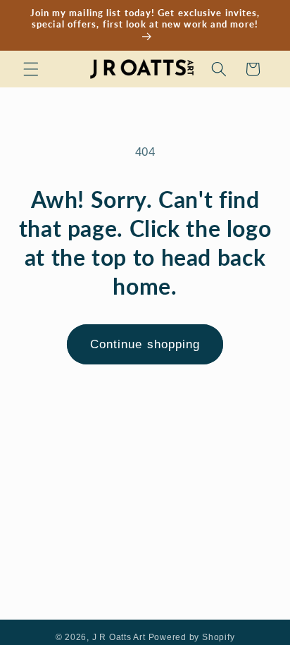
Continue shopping (145, 344)
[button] (31, 69)
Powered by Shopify (192, 637)
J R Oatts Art (119, 637)
